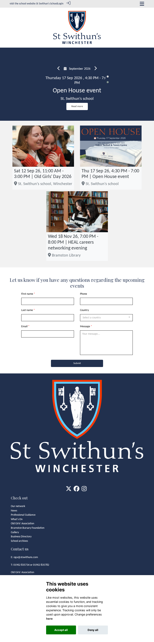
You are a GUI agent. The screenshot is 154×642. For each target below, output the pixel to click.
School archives (19, 541)
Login (60, 3)
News (14, 510)
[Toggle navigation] (142, 3)
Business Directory (21, 536)
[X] (69, 490)
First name (27, 293)
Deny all (93, 630)
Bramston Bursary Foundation (27, 528)
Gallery (15, 532)
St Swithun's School (46, 3)
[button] (107, 77)
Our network (18, 506)
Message (85, 326)
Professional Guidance (23, 514)
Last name (27, 310)
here (49, 618)
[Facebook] (76, 490)
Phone (83, 293)
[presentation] (58, 69)
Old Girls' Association (22, 523)
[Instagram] (84, 490)
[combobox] (106, 317)
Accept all (61, 630)
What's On (16, 519)
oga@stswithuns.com (26, 557)
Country (84, 310)
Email (24, 326)
